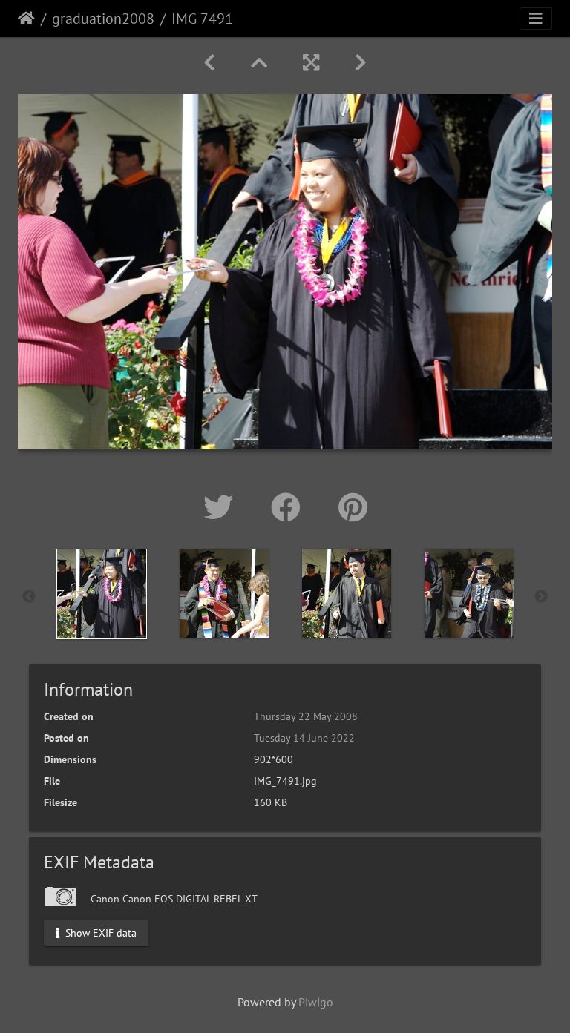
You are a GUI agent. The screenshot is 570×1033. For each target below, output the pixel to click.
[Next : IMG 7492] (360, 62)
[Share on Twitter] (222, 507)
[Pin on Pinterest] (353, 507)
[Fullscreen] (311, 62)
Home (26, 18)
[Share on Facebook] (290, 507)
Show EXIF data (99, 933)
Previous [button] (29, 597)
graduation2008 (103, 18)
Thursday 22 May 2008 (306, 716)
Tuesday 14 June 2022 (304, 738)
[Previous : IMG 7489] (209, 62)
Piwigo (315, 1001)
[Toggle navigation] (536, 18)
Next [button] (541, 597)
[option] (101, 594)
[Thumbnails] (259, 62)
